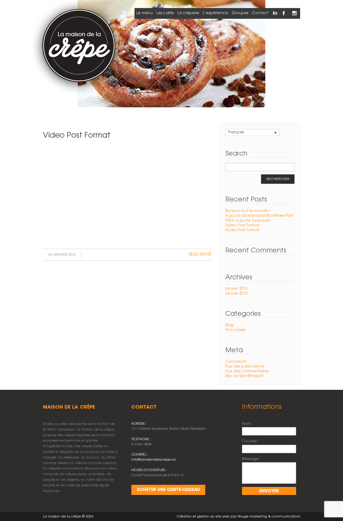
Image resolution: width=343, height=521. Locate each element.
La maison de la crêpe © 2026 (68, 516)
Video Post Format (76, 135)
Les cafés (165, 13)
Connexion (236, 362)
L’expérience (215, 13)
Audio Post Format (242, 230)
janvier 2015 (236, 289)
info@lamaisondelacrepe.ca (153, 459)
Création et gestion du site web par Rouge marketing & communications (238, 516)
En (275, 13)
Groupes (240, 13)
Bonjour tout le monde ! (247, 211)
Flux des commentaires (247, 371)
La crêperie (188, 13)
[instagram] (294, 10)
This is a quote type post (247, 220)
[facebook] (284, 10)
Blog (229, 325)
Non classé (235, 330)
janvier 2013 (236, 293)
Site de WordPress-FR (244, 376)
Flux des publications (244, 366)
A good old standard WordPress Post (259, 216)
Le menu (144, 13)
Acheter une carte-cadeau (168, 490)
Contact (260, 13)
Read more (200, 254)
